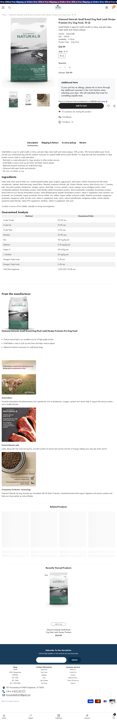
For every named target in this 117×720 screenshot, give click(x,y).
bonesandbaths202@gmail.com (18, 695)
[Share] (113, 106)
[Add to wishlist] (108, 106)
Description (32, 142)
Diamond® (70, 34)
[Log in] (106, 7)
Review (83, 142)
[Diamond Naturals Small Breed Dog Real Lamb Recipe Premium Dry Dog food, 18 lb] (58, 590)
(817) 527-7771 (19, 691)
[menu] (3, 7)
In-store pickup (69, 142)
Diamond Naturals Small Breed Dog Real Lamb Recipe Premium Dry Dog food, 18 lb (58, 631)
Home (4, 14)
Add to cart (81, 105)
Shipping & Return (49, 142)
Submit (74, 660)
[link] (15, 552)
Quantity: (62, 63)
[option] (58, 605)
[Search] (9, 7)
